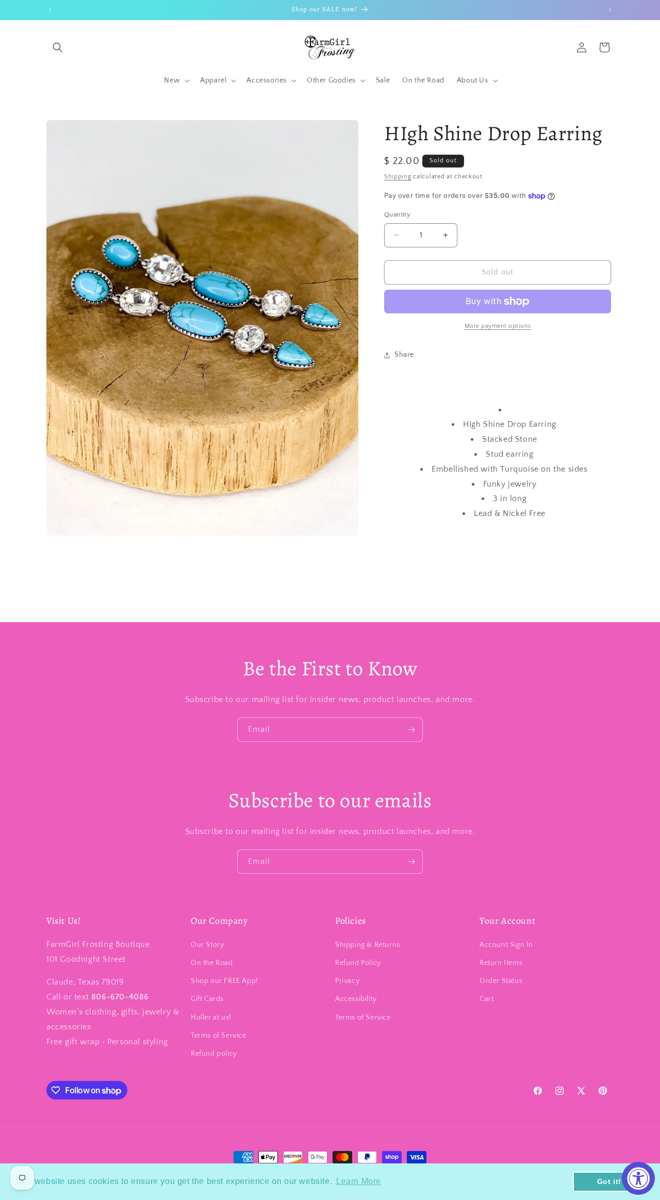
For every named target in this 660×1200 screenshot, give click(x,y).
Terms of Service (218, 1035)
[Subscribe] (411, 730)
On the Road (212, 963)
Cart (486, 999)
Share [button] (404, 355)
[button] (57, 47)
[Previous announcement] (50, 10)
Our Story (207, 945)
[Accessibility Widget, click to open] (638, 1178)
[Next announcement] (610, 10)
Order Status (501, 981)
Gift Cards (207, 999)
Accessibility (356, 999)
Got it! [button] (609, 1181)
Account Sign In (506, 945)
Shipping (397, 176)
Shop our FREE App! (224, 981)
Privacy (347, 981)
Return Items (501, 963)
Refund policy (214, 1053)
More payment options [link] (498, 326)
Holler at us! (211, 1017)
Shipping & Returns (367, 945)
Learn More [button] (358, 1181)
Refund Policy (358, 963)
